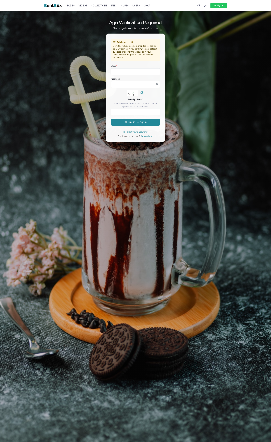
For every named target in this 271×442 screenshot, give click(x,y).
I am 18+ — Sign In (137, 122)
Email (114, 66)
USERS (136, 5)
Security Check (135, 99)
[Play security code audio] (141, 92)
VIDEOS (83, 5)
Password (115, 79)
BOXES (71, 5)
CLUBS (125, 5)
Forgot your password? (137, 132)
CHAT (147, 5)
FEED (114, 5)
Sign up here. (147, 136)
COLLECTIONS (99, 5)
